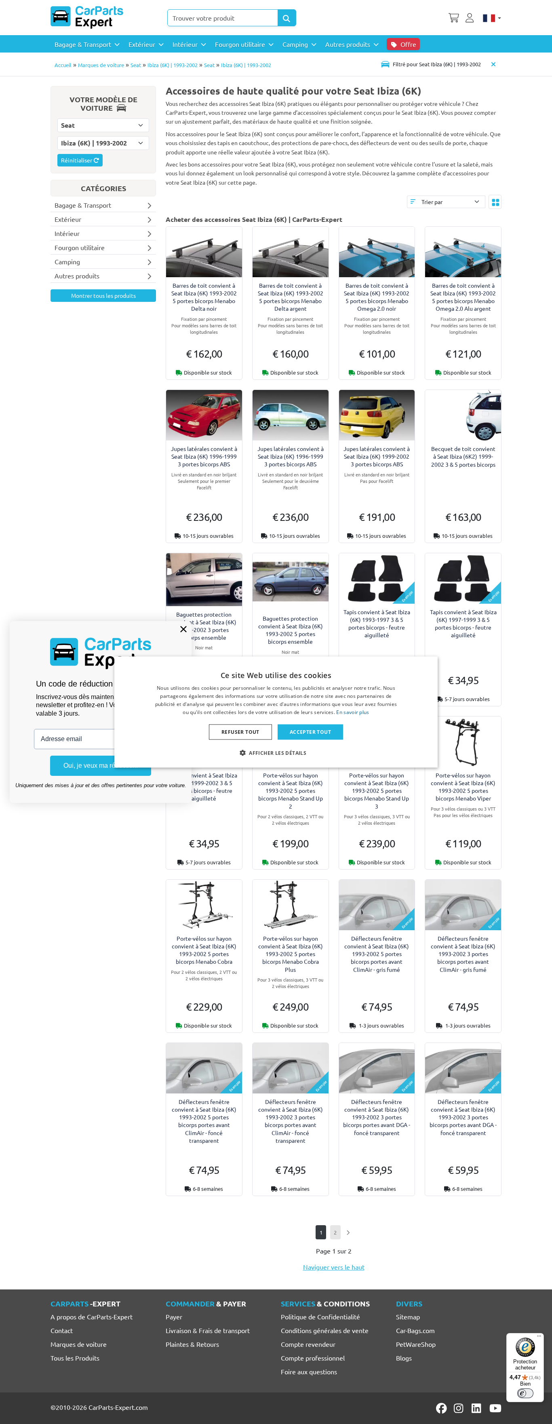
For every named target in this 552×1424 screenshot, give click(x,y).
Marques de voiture (101, 64)
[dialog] (276, 712)
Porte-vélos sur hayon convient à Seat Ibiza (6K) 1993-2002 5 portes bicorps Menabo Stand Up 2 (290, 790)
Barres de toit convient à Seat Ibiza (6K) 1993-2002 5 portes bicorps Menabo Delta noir (204, 297)
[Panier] (454, 17)
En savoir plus (352, 711)
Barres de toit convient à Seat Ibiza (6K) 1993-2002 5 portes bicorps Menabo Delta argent (290, 297)
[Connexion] (471, 17)
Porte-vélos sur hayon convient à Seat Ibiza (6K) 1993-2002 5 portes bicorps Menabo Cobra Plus (290, 954)
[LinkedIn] (478, 1408)
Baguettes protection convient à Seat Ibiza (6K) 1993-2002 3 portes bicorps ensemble (204, 626)
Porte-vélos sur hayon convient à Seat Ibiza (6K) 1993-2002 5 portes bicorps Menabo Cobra (204, 950)
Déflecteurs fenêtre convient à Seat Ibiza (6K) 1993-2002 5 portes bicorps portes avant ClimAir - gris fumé (376, 954)
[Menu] (539, 1338)
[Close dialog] (183, 629)
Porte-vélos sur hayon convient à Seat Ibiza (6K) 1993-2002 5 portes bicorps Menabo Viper (463, 786)
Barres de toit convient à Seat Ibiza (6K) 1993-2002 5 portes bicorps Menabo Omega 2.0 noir (376, 297)
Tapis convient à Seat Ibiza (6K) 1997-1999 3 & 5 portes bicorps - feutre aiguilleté (463, 623)
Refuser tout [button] (240, 731)
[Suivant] (348, 1232)
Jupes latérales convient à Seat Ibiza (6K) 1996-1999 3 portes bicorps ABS (204, 456)
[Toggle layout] (495, 202)
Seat (136, 64)
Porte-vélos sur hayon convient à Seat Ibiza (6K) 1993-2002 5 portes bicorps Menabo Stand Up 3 (376, 790)
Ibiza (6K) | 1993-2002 (172, 64)
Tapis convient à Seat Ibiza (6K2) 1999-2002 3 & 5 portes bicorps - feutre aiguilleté (204, 786)
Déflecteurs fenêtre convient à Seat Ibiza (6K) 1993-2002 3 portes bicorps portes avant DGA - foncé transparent (376, 1117)
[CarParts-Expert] (87, 17)
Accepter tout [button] (310, 731)
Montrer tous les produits (103, 295)
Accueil (63, 64)
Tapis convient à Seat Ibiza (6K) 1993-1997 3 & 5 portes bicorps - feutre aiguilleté (376, 623)
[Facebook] (442, 1408)
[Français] (491, 17)
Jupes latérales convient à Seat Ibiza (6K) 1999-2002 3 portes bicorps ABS (376, 456)
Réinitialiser (77, 160)
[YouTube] (495, 1408)
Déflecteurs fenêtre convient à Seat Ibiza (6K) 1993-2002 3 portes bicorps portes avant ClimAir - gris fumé (463, 954)
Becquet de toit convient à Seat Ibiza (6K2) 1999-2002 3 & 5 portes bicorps (463, 456)
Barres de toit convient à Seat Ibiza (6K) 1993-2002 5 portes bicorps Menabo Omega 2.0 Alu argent (463, 297)
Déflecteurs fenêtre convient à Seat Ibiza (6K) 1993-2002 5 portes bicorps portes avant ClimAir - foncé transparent (204, 1121)
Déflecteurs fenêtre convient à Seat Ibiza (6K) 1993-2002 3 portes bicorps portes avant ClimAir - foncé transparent (290, 1121)
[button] (276, 752)
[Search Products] (287, 17)
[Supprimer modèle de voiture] (493, 64)
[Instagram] (460, 1408)
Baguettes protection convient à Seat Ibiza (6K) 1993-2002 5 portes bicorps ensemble (290, 630)
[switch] (525, 1393)
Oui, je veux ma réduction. (100, 765)
